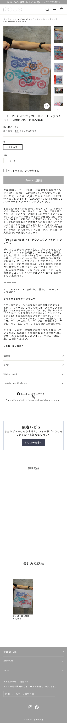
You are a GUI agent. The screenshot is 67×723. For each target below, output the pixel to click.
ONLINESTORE (9, 651)
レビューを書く (33, 442)
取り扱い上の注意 (10, 374)
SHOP (6, 670)
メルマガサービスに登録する (15, 681)
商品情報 (6, 356)
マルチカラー (13, 147)
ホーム (6, 19)
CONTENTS (8, 661)
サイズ (6, 365)
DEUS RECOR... (22, 615)
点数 (5, 155)
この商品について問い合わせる (15, 383)
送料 (17, 131)
